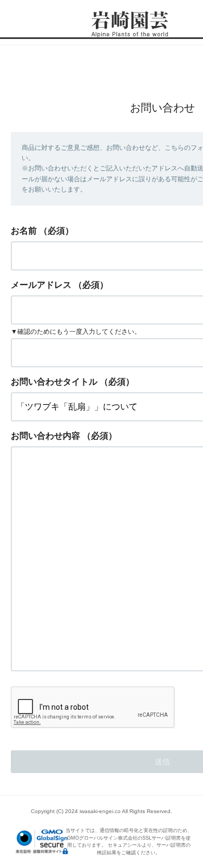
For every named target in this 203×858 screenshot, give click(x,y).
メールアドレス (41, 284)
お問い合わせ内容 (45, 435)
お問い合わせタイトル (54, 381)
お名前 (24, 230)
